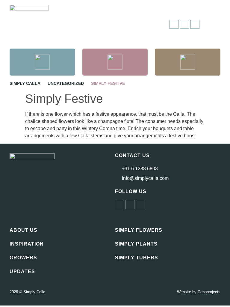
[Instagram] (174, 24)
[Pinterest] (194, 24)
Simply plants (136, 243)
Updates (22, 271)
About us (23, 230)
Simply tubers (136, 257)
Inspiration (27, 243)
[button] (214, 24)
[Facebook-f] (184, 24)
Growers (23, 257)
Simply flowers (138, 230)
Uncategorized (66, 83)
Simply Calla (25, 83)
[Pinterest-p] (140, 204)
